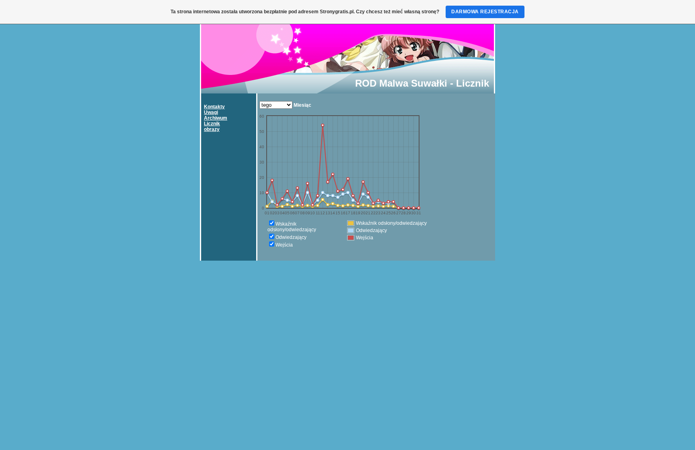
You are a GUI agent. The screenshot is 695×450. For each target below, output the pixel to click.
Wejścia (284, 245)
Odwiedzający (291, 237)
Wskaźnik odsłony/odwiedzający (291, 226)
